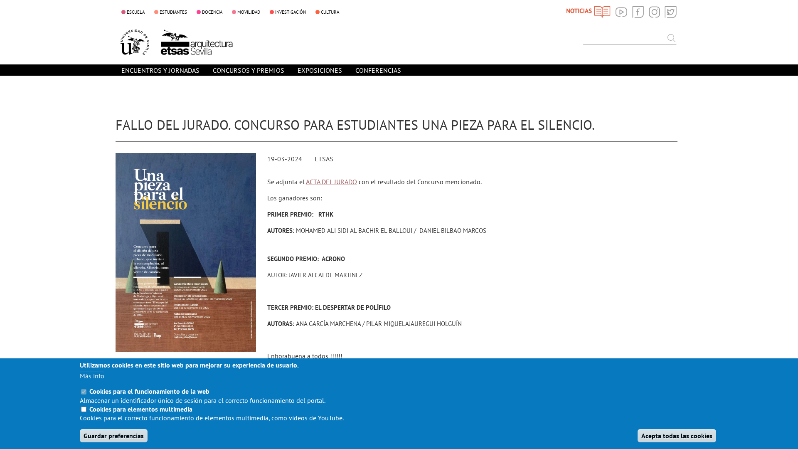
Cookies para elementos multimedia (140, 409)
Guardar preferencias (114, 436)
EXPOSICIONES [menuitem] (320, 70)
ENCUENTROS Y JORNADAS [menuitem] (160, 70)
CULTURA (330, 12)
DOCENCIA (212, 12)
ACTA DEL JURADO (331, 182)
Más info (92, 376)
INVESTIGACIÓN (290, 12)
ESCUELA (136, 12)
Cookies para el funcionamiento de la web (149, 391)
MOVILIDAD (248, 12)
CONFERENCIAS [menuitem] (378, 70)
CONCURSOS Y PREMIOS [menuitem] (248, 70)
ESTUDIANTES (173, 12)
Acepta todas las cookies (676, 436)
